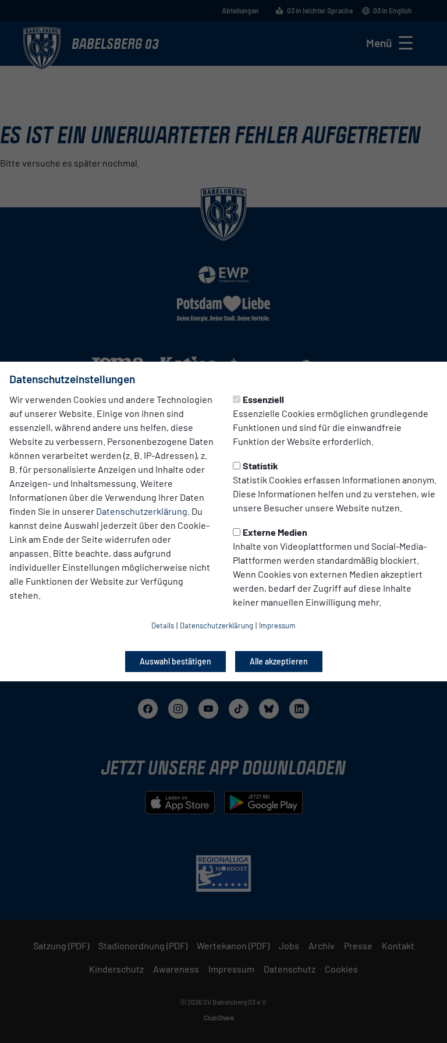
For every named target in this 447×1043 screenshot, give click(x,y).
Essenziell (263, 399)
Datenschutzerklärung (141, 511)
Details (162, 625)
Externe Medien (275, 532)
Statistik (260, 465)
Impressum (277, 625)
